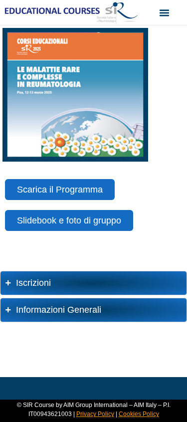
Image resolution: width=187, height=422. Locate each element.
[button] (165, 12)
